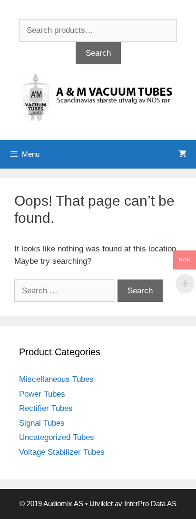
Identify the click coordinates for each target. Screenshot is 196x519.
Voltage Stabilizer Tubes (62, 452)
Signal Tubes (42, 423)
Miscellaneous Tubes (56, 379)
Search (98, 53)
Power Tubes (42, 394)
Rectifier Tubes (46, 408)
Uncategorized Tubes (56, 437)
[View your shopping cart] (182, 154)
